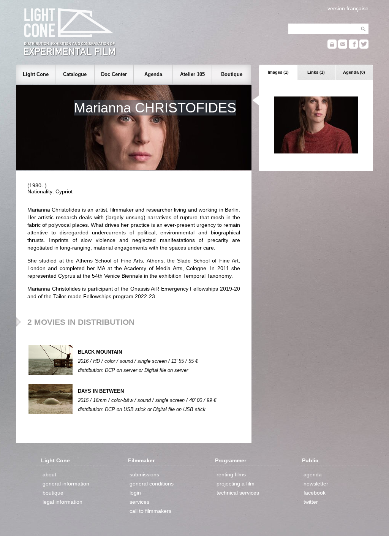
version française (347, 8)
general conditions (152, 484)
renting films (231, 474)
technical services (238, 493)
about (49, 474)
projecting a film (236, 484)
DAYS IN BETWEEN (101, 391)
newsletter (316, 484)
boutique (53, 493)
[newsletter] (342, 47)
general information (66, 484)
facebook (315, 493)
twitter (311, 502)
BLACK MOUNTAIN (100, 352)
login (135, 493)
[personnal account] (332, 47)
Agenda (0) (354, 72)
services (139, 502)
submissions (144, 474)
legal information (62, 502)
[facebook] (353, 47)
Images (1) (278, 72)
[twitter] (363, 47)
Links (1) (316, 72)
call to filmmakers (150, 511)
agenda (313, 474)
